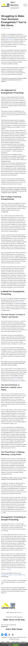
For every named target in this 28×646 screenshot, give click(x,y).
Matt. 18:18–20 (9, 39)
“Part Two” (23, 574)
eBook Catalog (15, 641)
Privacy (8, 641)
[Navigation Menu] (25, 5)
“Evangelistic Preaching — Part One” (9, 574)
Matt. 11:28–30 (15, 379)
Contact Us (23, 641)
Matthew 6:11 (4, 626)
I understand (15, 645)
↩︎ (3, 583)
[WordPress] (2, 634)
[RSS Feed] (9, 634)
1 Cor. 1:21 (7, 569)
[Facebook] (6, 634)
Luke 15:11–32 (17, 301)
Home (2, 641)
